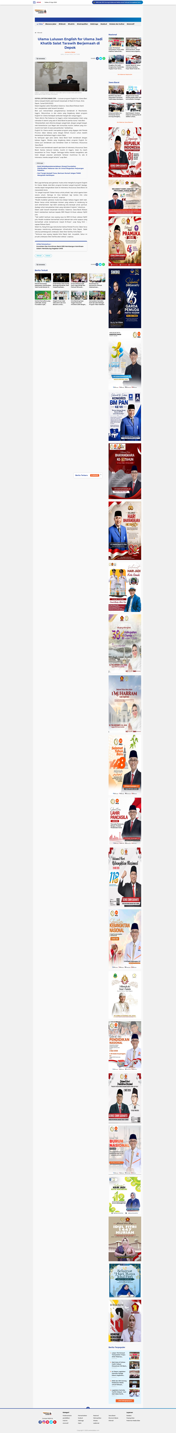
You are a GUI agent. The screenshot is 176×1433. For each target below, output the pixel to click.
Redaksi (128, 1415)
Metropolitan (83, 24)
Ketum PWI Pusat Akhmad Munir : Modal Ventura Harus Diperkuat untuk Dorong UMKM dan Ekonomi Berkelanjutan (133, 49)
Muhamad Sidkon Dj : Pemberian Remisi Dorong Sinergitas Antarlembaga (115, 114)
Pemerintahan (82, 1415)
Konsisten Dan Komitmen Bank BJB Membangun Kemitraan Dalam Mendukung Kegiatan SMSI (59, 247)
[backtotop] (88, 1409)
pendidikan (66, 1418)
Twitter (52, 1425)
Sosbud (104, 24)
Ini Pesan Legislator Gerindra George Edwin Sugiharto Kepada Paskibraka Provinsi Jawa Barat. (119, 1373)
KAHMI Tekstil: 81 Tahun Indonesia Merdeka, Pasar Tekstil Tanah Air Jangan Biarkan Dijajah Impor (133, 67)
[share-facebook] (97, 58)
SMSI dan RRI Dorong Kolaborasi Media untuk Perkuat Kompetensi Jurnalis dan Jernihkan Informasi (119, 1382)
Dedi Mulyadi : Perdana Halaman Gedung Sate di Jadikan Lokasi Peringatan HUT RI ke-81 (133, 114)
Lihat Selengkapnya (124, 1400)
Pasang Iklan (130, 1418)
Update (95, 475)
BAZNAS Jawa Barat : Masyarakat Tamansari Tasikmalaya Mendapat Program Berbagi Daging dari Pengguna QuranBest (116, 97)
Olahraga (94, 24)
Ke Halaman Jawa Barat (124, 122)
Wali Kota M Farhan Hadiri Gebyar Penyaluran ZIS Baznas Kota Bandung (120, 1364)
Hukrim (72, 24)
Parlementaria (67, 1415)
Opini (79, 1423)
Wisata (95, 1420)
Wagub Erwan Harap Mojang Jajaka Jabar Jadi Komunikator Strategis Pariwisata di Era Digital (133, 97)
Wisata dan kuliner (117, 24)
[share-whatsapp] (103, 58)
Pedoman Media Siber (133, 1420)
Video (41, 24)
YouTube (56, 1425)
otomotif (131, 24)
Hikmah (63, 24)
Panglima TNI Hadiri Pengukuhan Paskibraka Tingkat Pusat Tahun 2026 (116, 67)
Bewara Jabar (51, 24)
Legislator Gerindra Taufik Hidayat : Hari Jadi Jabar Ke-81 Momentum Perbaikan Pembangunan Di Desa (119, 1392)
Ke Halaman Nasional (124, 74)
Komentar (41, 58)
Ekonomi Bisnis (113, 1418)
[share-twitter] (100, 58)
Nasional (113, 35)
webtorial (96, 1423)
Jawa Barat (114, 82)
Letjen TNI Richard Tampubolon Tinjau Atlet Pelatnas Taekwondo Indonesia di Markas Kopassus (118, 2)
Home (39, 2)
